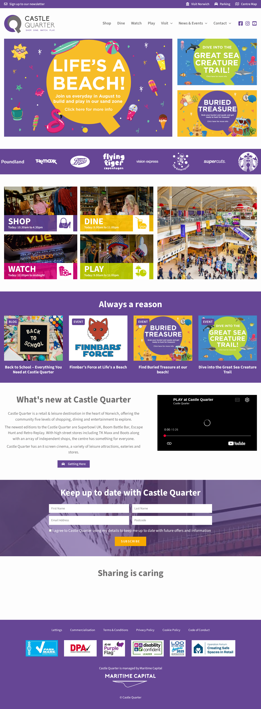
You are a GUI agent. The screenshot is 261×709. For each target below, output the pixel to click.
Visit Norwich (200, 4)
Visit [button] (164, 23)
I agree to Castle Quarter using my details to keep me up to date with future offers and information (131, 530)
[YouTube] (254, 23)
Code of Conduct (199, 630)
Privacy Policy (145, 630)
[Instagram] (247, 23)
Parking (225, 4)
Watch (136, 23)
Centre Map (249, 4)
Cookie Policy (171, 630)
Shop (107, 23)
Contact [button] (220, 23)
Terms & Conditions (115, 630)
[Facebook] (240, 23)
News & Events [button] (191, 23)
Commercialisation (82, 630)
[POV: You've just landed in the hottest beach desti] (27, 596)
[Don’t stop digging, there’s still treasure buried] (233, 596)
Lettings (57, 630)
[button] (170, 23)
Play (151, 23)
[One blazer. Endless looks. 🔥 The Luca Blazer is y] (182, 596)
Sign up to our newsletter (27, 4)
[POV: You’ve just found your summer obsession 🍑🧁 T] (130, 596)
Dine (121, 23)
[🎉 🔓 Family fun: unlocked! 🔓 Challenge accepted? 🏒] (79, 596)
